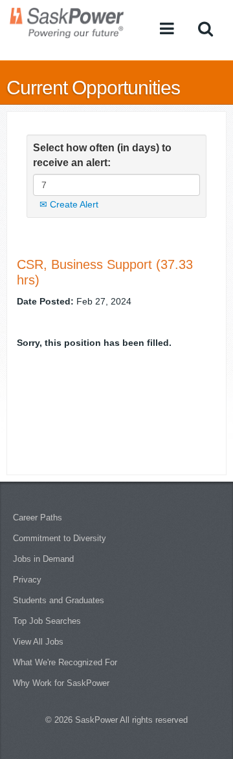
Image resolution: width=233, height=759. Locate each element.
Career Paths (37, 517)
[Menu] (167, 28)
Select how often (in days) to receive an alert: (102, 155)
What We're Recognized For (65, 662)
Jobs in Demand (43, 559)
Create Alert (72, 204)
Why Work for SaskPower (61, 683)
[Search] (205, 28)
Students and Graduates (58, 600)
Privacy (27, 579)
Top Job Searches (47, 621)
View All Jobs (38, 642)
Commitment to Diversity (59, 538)
